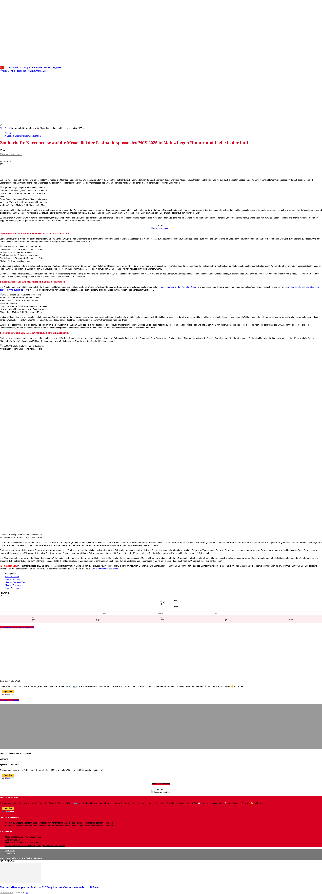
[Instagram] (263, 67)
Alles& (8, 128)
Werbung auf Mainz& (9, 700)
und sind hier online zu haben (105, 568)
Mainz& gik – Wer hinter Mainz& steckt (22, 842)
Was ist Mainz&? (12, 839)
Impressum (10, 850)
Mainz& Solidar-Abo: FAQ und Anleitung (23, 836)
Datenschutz (10, 853)
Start (2, 128)
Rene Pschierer (12, 588)
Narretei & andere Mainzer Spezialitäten (23, 135)
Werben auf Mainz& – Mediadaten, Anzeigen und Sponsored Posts (35, 845)
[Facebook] (259, 67)
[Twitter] (267, 67)
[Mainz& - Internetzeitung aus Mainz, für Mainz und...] (38, 90)
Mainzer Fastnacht (13, 585)
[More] (89, 171)
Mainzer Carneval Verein (16, 582)
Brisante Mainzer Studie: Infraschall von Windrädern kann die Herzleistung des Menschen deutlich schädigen (64, 822)
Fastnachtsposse (12, 579)
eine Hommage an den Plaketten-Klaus (178, 286)
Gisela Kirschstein (11, 154)
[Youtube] (271, 67)
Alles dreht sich (12, 576)
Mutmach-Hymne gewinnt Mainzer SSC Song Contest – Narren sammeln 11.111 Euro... (50, 887)
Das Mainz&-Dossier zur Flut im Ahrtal (17, 627)
